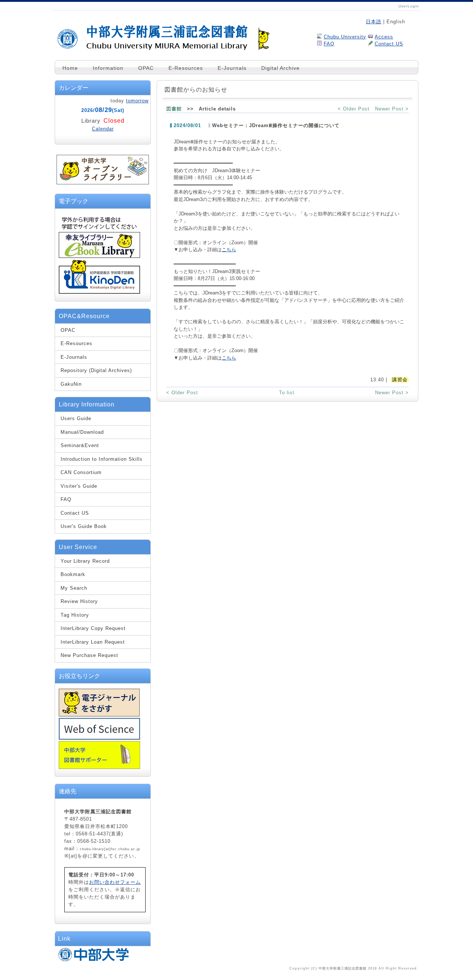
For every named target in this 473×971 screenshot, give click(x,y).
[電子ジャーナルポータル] (99, 715)
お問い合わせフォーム (115, 882)
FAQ (329, 44)
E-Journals (232, 68)
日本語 (373, 21)
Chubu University (345, 37)
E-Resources (186, 68)
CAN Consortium (81, 472)
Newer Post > (392, 109)
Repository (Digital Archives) (96, 370)
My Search (74, 588)
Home (70, 68)
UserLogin (408, 6)
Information (108, 68)
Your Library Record (85, 561)
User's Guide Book (84, 526)
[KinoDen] (99, 292)
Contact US (389, 44)
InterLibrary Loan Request (93, 642)
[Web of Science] (99, 738)
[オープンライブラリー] (103, 182)
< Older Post (354, 109)
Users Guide (76, 418)
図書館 (174, 109)
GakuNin (71, 384)
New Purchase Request (89, 655)
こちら (229, 249)
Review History (79, 601)
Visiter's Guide (79, 486)
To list (287, 392)
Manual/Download (82, 432)
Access (384, 37)
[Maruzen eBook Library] (99, 256)
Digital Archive (280, 68)
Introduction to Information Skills (102, 459)
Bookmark (73, 574)
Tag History (75, 615)
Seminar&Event (80, 445)
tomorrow (137, 100)
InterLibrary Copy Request (93, 628)
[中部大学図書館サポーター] (99, 767)
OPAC (146, 68)
